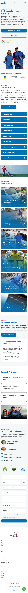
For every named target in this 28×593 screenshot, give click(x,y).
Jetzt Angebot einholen (14, 30)
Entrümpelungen (4, 560)
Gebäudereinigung (4, 558)
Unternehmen (4, 571)
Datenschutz (17, 586)
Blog (2, 577)
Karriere (2, 573)
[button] (14, 380)
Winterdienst (3, 556)
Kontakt (2, 575)
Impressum (10, 586)
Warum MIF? (14, 35)
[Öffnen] (25, 2)
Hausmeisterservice (5, 554)
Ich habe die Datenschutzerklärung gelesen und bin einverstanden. (14, 516)
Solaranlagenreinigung (5, 562)
